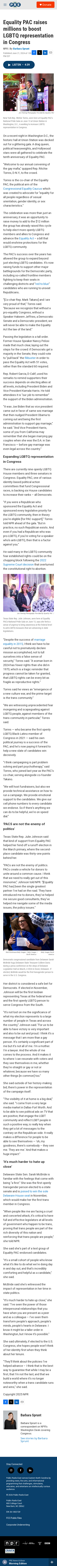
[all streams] (53, 1562)
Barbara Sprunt (21, 48)
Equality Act (26, 238)
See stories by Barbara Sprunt (34, 1440)
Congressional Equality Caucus (22, 188)
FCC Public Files (14, 1518)
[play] (5, 1562)
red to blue (42, 283)
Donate (46, 4)
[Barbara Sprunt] (10, 1420)
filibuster (30, 358)
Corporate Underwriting (18, 1525)
